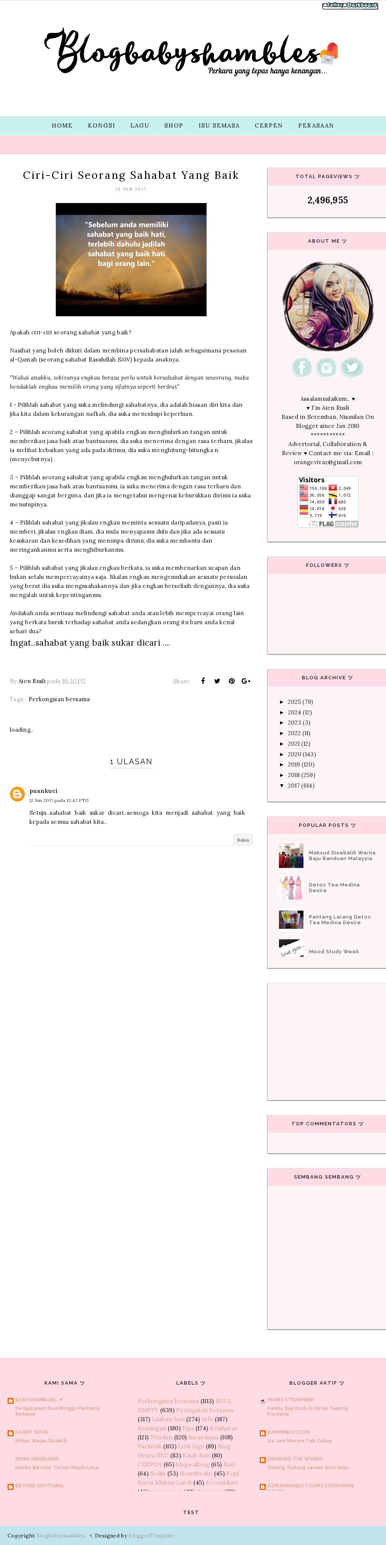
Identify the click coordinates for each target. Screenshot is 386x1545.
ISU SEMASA (219, 125)
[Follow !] (334, 8)
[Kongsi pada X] (217, 681)
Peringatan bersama (204, 1410)
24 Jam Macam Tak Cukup (300, 1440)
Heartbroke (196, 1473)
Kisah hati (196, 1455)
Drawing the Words (295, 1459)
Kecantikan (222, 1482)
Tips (188, 1428)
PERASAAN (316, 125)
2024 (294, 712)
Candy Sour (31, 1432)
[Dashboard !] (360, 8)
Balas (243, 840)
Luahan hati (168, 1419)
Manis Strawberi (291, 1399)
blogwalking (192, 1464)
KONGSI (101, 125)
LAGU (139, 125)
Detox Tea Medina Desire (334, 887)
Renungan (152, 1428)
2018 (294, 775)
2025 (294, 701)
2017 (294, 785)
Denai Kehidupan (37, 1459)
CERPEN (269, 125)
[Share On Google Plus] (246, 681)
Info (207, 1419)
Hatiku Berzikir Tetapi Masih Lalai (57, 1467)
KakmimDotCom (289, 1432)
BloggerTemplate (152, 1535)
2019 (294, 764)
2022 (294, 733)
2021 (294, 743)
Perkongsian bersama (59, 699)
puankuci (43, 790)
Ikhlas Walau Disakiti (41, 1440)
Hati (229, 1464)
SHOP (174, 125)
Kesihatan (224, 1428)
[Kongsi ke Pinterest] (232, 681)
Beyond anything (39, 1485)
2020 (294, 754)
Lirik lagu (191, 1446)
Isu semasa (203, 1437)
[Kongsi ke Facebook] (203, 681)
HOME (62, 125)
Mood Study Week (334, 951)
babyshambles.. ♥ (39, 1399)
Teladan (161, 1437)
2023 (294, 722)
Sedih (158, 1473)
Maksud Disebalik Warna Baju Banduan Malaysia (342, 855)
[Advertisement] (131, 1027)
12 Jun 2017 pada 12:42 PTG (59, 800)
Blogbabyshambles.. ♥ (64, 1535)
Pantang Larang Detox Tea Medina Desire (340, 919)
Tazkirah (150, 1446)
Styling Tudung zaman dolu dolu (308, 1467)
